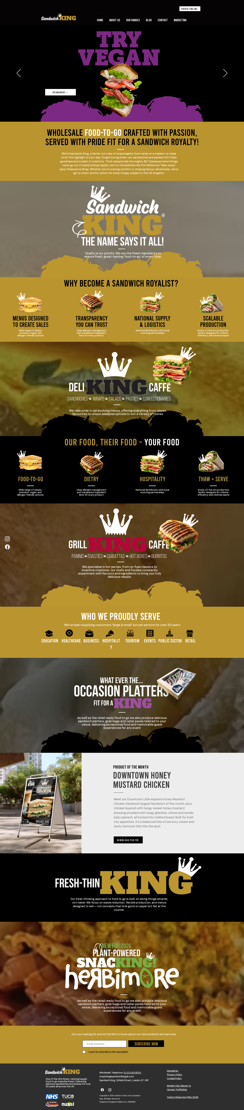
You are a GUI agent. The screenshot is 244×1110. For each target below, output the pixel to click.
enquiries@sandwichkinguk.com (116, 1076)
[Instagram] (7, 538)
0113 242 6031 (132, 1073)
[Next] (225, 73)
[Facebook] (7, 547)
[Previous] (19, 73)
